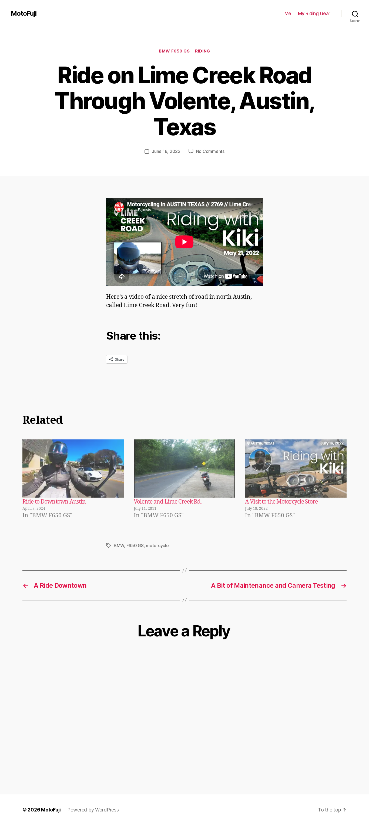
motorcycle (157, 545)
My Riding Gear (314, 13)
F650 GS (135, 545)
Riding (202, 51)
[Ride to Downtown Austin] (73, 468)
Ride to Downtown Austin (54, 501)
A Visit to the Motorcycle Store (281, 501)
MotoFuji (23, 13)
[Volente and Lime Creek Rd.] (184, 468)
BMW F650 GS (174, 51)
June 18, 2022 (166, 151)
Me (287, 13)
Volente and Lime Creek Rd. (168, 501)
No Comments (210, 151)
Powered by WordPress (93, 810)
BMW (119, 545)
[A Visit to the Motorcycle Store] (296, 468)
